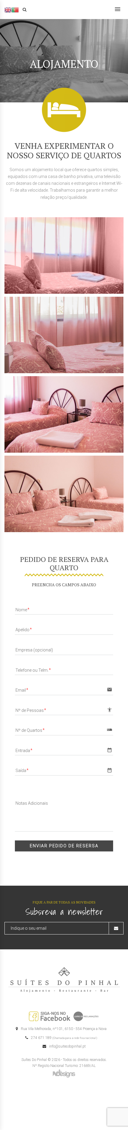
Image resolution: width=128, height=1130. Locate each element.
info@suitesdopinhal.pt (67, 1046)
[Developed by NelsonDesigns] (64, 1073)
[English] (8, 9)
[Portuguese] (15, 9)
